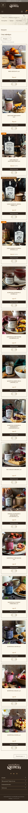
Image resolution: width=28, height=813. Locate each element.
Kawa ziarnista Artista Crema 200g (14, 204)
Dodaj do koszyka (14, 80)
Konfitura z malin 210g (14, 690)
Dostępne (6, 39)
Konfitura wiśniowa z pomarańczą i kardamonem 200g (14, 427)
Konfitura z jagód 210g (14, 646)
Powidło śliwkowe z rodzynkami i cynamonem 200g (14, 515)
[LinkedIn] (13, 773)
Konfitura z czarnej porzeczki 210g (14, 603)
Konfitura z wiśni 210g (14, 735)
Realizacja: (11, 798)
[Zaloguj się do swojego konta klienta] (22, 12)
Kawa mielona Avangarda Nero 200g (14, 160)
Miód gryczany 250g (14, 71)
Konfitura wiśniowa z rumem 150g (14, 293)
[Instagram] (16, 773)
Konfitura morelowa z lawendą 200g (14, 381)
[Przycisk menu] (2, 12)
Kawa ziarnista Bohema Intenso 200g (14, 249)
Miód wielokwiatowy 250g (14, 116)
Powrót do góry (20, 756)
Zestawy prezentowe (3, 5)
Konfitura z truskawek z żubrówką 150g (14, 337)
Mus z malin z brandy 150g (14, 469)
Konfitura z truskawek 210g (14, 558)
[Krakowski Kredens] (14, 7)
